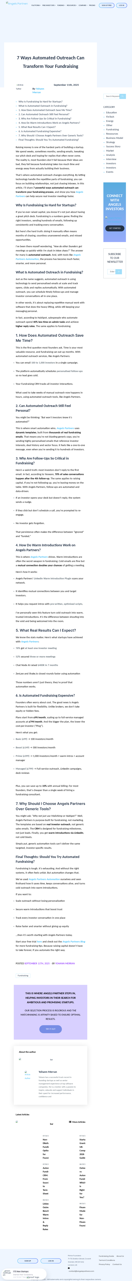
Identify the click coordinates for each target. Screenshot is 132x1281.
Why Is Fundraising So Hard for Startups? (41, 102)
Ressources (112, 134)
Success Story (113, 146)
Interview (111, 159)
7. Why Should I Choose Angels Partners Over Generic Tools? (51, 135)
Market (110, 151)
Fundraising (23, 976)
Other (109, 125)
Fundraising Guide (106, 1256)
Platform (36, 5)
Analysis (110, 155)
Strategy (110, 142)
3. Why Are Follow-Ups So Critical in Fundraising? (45, 118)
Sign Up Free (107, 5)
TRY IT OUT (50, 1029)
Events (109, 172)
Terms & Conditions (107, 1260)
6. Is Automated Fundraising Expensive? (40, 131)
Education (111, 112)
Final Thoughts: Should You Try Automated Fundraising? (49, 140)
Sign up (27, 1261)
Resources (71, 5)
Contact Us (117, 1264)
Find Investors (48, 5)
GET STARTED (115, 228)
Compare (82, 5)
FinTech (110, 117)
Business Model (114, 138)
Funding (60, 5)
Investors (111, 163)
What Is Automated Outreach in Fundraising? (43, 106)
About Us (120, 1256)
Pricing (92, 5)
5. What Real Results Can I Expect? (37, 127)
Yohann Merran (65, 963)
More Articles (78, 1122)
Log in (121, 5)
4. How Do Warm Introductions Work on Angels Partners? (49, 123)
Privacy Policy (104, 1264)
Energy (109, 121)
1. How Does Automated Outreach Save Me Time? (45, 110)
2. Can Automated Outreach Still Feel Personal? (44, 114)
